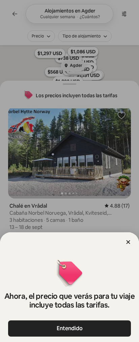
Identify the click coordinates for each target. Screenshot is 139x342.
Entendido (70, 328)
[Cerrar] (128, 242)
